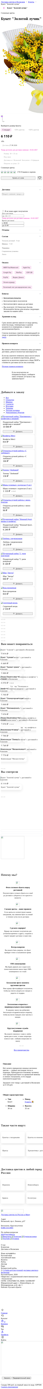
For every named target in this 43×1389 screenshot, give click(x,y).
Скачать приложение (9, 1387)
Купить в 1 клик (18, 178)
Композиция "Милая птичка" (13, 757)
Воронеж (6, 1185)
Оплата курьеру (9, 282)
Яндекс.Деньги (18, 277)
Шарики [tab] (9, 402)
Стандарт (6, 130)
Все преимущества (21, 1050)
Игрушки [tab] (9, 406)
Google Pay (7, 272)
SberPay (19, 272)
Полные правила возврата (12, 366)
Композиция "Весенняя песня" (13, 747)
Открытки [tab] (10, 400)
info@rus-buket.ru (8, 1234)
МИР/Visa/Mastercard (10, 267)
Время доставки (8, 220)
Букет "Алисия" (7, 655)
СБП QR (29, 272)
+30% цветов (19, 130)
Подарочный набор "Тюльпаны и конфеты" (14, 684)
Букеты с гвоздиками (11, 1137)
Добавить (19, 431)
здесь (4, 337)
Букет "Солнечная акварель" (12, 696)
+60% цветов (33, 130)
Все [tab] (7, 398)
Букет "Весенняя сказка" (11, 716)
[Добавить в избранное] (39, 178)
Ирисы (5, 1151)
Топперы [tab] (9, 408)
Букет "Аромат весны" (10, 665)
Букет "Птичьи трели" (10, 706)
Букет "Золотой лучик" (10, 785)
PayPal (5, 277)
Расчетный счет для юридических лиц (17, 287)
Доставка (9, 145)
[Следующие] (3, 121)
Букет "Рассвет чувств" (10, 675)
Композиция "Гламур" (10, 737)
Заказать (7, 1378)
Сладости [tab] (9, 404)
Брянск (5, 1198)
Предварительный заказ (21, 1378)
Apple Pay (26, 267)
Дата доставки (7, 213)
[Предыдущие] (2, 115)
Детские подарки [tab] (13, 410)
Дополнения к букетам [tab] (15, 412)
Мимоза (5, 244)
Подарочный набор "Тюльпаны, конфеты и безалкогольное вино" (18, 725)
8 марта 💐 (29, 1102)
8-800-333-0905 (7, 1228)
